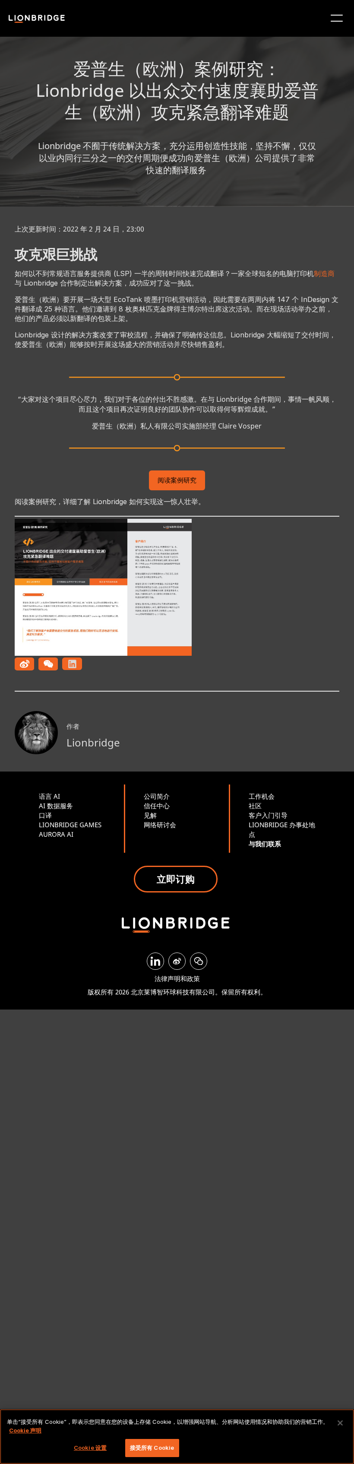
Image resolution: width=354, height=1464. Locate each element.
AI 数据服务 (56, 805)
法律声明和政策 (177, 978)
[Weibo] (177, 961)
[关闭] (340, 1422)
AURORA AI (56, 834)
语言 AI (49, 796)
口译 (45, 815)
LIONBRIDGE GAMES (70, 824)
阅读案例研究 (177, 481)
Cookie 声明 (25, 1430)
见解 (150, 815)
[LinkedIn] (155, 961)
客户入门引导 (268, 815)
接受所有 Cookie (152, 1447)
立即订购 (176, 878)
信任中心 (157, 805)
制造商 (324, 273)
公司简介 (157, 796)
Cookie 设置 (90, 1447)
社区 (255, 805)
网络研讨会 (160, 824)
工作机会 (262, 796)
